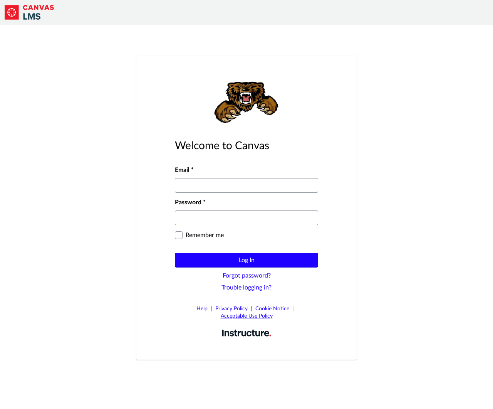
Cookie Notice (272, 308)
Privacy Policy (231, 308)
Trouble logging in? (246, 287)
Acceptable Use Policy (247, 316)
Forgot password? (247, 276)
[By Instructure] (246, 333)
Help (202, 308)
